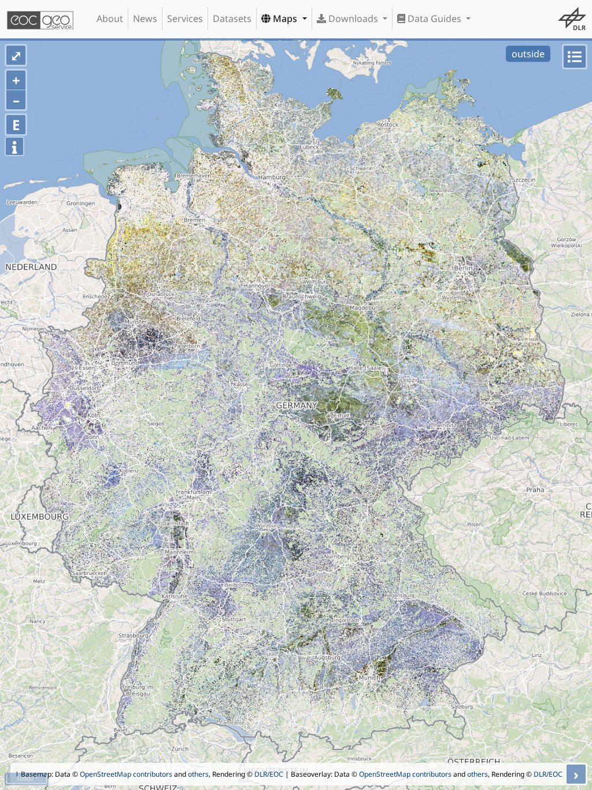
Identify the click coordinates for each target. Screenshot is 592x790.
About (110, 18)
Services (185, 18)
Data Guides (434, 18)
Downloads (353, 18)
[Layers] (575, 57)
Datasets (232, 18)
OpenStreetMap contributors (126, 774)
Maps (285, 18)
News (145, 18)
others (198, 774)
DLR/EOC (268, 774)
